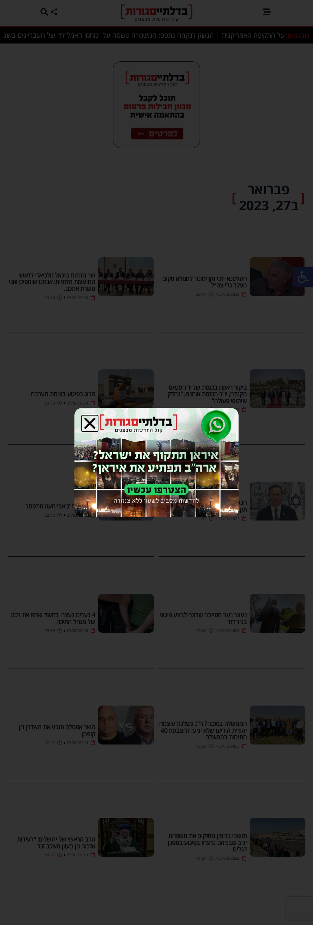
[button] (90, 423)
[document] (156, 462)
